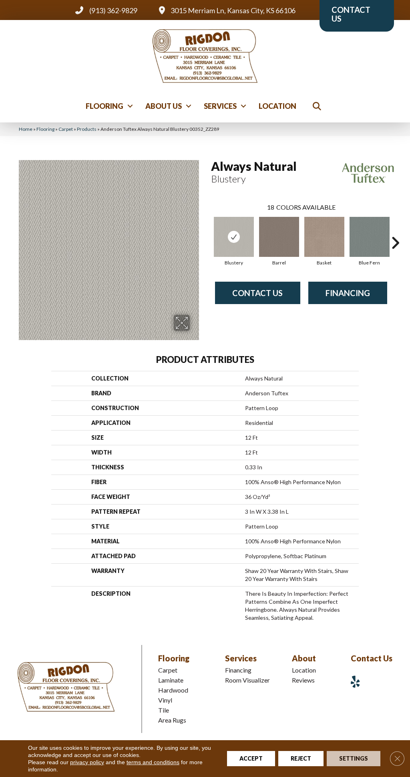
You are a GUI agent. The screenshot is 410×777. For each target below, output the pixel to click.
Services (220, 106)
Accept (251, 758)
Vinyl (165, 700)
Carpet (65, 129)
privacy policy (87, 762)
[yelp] (358, 681)
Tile (163, 710)
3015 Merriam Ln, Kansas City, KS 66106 (233, 10)
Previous (207, 231)
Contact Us (257, 293)
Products (86, 129)
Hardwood (173, 690)
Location (277, 106)
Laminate (170, 680)
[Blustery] (234, 237)
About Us (163, 106)
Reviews (303, 680)
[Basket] (324, 237)
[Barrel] (279, 237)
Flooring (104, 106)
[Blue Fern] (370, 237)
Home (25, 129)
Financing (348, 293)
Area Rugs (172, 720)
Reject (301, 758)
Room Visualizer (247, 680)
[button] (130, 106)
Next (395, 231)
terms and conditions (153, 762)
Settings (353, 758)
